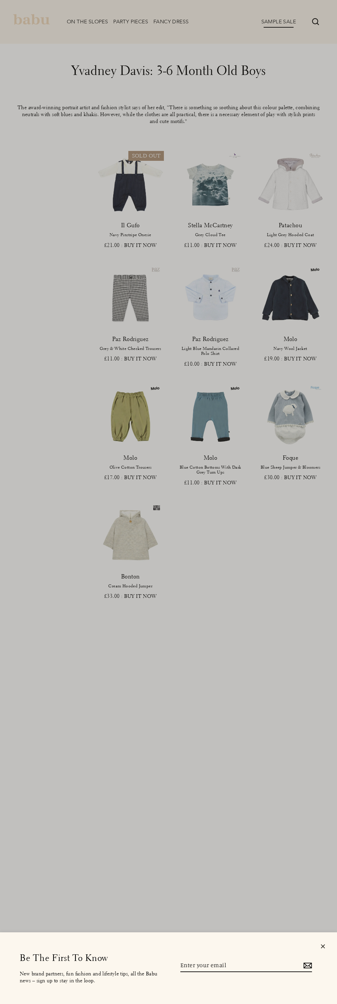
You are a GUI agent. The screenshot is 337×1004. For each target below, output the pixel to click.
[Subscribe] (306, 965)
